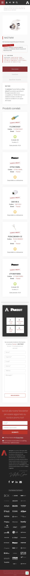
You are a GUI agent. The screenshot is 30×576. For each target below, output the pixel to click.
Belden (15, 506)
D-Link (15, 511)
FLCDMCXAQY (15, 127)
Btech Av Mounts (6, 511)
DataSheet (15, 74)
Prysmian (6, 548)
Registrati (5, 47)
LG (15, 532)
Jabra (15, 527)
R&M (15, 558)
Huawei (23, 564)
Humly (23, 522)
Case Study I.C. (19, 329)
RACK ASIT (15, 548)
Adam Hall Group (23, 496)
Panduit (21, 59)
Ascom (15, 501)
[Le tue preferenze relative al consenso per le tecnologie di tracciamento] (27, 573)
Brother (23, 506)
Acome (15, 496)
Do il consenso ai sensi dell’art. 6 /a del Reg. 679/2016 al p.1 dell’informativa (14, 441)
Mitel (15, 537)
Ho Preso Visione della (13, 437)
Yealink (6, 564)
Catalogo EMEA (11, 330)
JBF (23, 527)
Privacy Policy (19, 437)
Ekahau (6, 516)
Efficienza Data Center (20, 322)
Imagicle (6, 527)
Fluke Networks (23, 516)
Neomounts (23, 537)
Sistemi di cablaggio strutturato (15, 60)
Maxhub (6, 537)
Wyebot (15, 564)
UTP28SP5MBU (15, 274)
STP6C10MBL (15, 167)
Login (15, 47)
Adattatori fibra (7, 10)
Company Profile (11, 322)
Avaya (6, 506)
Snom (6, 558)
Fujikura (6, 522)
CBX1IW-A (15, 202)
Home (5, 7)
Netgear (6, 543)
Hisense (15, 522)
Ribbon (23, 548)
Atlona (23, 501)
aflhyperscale (6, 501)
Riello (6, 553)
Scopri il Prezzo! (8, 45)
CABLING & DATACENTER (13, 7)
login (17, 114)
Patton (23, 543)
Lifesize (23, 532)
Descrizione (15, 69)
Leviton (6, 532)
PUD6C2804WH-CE (15, 237)
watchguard (23, 558)
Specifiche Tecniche (15, 79)
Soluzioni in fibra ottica (19, 8)
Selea (15, 553)
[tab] (15, 69)
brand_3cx (6, 496)
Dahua (23, 511)
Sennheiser (23, 553)
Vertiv (15, 516)
